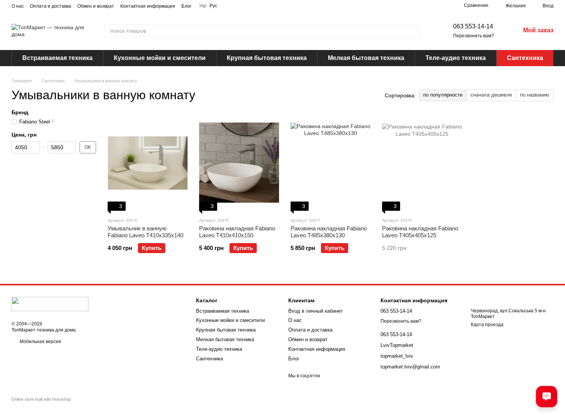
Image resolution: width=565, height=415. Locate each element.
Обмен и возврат (95, 6)
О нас (18, 6)
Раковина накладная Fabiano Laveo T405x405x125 (420, 231)
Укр (202, 5)
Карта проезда (487, 324)
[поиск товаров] (413, 31)
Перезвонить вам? (473, 35)
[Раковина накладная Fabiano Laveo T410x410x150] (239, 163)
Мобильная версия (39, 341)
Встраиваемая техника (57, 58)
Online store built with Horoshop (41, 399)
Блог (186, 6)
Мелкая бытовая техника (366, 58)
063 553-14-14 (473, 26)
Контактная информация (147, 6)
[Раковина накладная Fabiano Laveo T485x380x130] (331, 163)
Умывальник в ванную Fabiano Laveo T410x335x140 (145, 231)
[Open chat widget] (546, 396)
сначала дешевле (491, 95)
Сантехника (525, 58)
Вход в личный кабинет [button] (315, 311)
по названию (534, 95)
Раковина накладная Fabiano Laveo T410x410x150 (237, 231)
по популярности (442, 95)
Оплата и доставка (50, 6)
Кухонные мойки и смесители (160, 58)
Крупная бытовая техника (267, 58)
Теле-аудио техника (455, 58)
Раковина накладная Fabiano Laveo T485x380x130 (329, 231)
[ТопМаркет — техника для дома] (50, 304)
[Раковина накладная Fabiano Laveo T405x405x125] (422, 163)
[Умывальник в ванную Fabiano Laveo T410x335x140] (148, 163)
